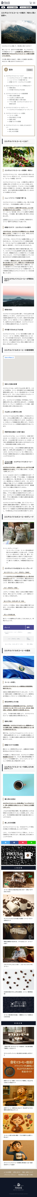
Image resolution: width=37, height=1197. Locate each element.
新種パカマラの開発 (15, 121)
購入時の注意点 (13, 129)
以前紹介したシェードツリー (11, 219)
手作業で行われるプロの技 (17, 90)
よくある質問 (7, 1172)
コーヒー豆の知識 (26, 7)
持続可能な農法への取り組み (17, 100)
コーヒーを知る (12, 7)
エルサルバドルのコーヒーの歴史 (15, 113)
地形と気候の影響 (14, 95)
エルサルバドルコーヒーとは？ (15, 76)
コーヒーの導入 (13, 115)
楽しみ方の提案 (13, 131)
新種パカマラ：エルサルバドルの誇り (20, 82)
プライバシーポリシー (10, 1175)
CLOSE (30, 70)
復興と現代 (12, 119)
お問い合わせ (16, 1172)
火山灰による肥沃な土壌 (16, 97)
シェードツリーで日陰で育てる (18, 80)
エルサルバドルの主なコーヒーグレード (21, 109)
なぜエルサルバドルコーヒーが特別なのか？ (19, 86)
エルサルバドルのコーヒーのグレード (17, 107)
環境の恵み (12, 88)
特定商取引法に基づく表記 (25, 1175)
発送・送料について (27, 1172)
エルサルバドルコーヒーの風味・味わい (21, 78)
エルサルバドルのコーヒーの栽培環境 (17, 93)
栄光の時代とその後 (15, 117)
